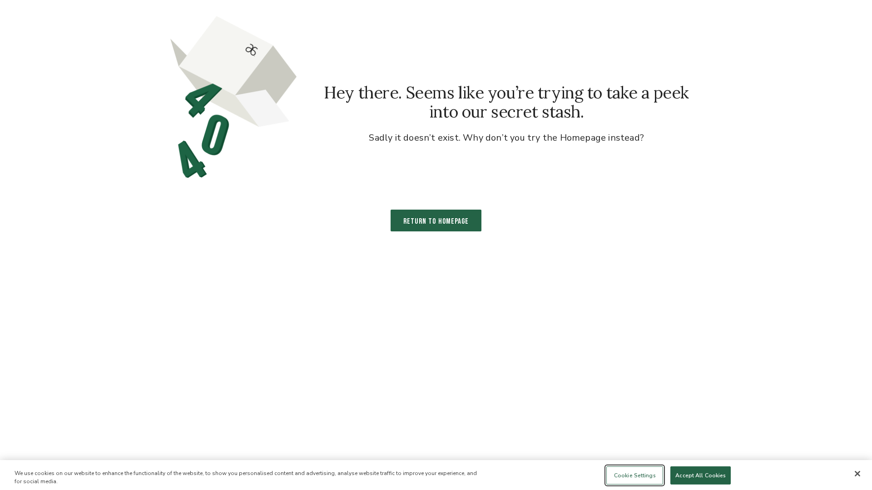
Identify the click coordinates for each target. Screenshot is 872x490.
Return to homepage (436, 221)
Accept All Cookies (700, 475)
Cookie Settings (635, 475)
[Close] (857, 474)
